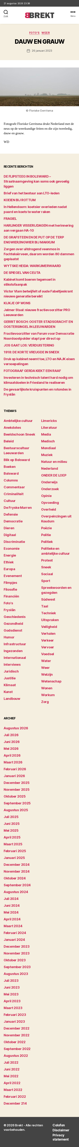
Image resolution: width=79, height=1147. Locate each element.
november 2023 (17, 953)
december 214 (15, 1103)
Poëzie (46, 528)
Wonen (46, 688)
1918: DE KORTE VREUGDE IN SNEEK (31, 352)
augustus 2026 (16, 728)
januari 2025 (14, 858)
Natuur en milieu (54, 462)
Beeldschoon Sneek (19, 434)
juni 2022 (11, 1069)
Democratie (13, 521)
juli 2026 (11, 735)
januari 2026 (14, 776)
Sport (45, 581)
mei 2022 (11, 1076)
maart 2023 (13, 1008)
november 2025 (17, 789)
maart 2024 (13, 926)
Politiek (47, 542)
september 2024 (17, 885)
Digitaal (10, 535)
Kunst (8, 692)
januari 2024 (14, 940)
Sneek (46, 567)
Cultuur (10, 501)
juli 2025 (11, 817)
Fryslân (9, 610)
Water (46, 661)
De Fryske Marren (18, 508)
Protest (47, 560)
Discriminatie (14, 542)
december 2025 (17, 783)
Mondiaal (48, 448)
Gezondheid (13, 624)
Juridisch (11, 671)
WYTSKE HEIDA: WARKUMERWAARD (32, 266)
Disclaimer (61, 1130)
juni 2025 (12, 824)
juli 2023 (11, 981)
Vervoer (47, 647)
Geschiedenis (15, 617)
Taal (44, 606)
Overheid (48, 509)
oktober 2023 (15, 960)
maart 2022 (13, 1090)
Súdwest (48, 599)
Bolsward (11, 473)
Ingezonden (13, 651)
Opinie (46, 496)
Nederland (49, 468)
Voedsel (47, 654)
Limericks (49, 421)
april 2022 (12, 1083)
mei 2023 (11, 994)
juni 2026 (12, 742)
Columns (11, 480)
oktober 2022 (15, 1042)
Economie (11, 548)
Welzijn (47, 674)
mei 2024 (11, 912)
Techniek (48, 613)
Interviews (12, 664)
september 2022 (17, 1049)
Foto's (34, 32)
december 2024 (17, 865)
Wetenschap (51, 681)
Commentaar (14, 487)
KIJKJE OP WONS (17, 303)
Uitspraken (50, 620)
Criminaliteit (14, 494)
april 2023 (12, 1001)
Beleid (9, 441)
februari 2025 (15, 851)
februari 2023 (15, 1015)
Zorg (45, 702)
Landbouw (12, 699)
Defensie (11, 514)
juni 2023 (12, 987)
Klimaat (10, 685)
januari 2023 (14, 1021)
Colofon (59, 1125)
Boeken (9, 467)
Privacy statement (61, 1137)
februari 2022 (15, 1097)
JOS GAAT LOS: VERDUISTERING (29, 345)
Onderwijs (49, 482)
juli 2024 (11, 899)
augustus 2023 (16, 974)
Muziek (46, 455)
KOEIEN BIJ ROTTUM (19, 200)
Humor (9, 637)
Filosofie (10, 589)
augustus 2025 (16, 810)
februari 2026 (15, 769)
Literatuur (49, 427)
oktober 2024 (15, 878)
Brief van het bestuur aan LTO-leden (31, 193)
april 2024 (12, 919)
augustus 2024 (16, 892)
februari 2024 (15, 933)
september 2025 (17, 803)
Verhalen (48, 633)
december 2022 (16, 1028)
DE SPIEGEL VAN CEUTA (22, 273)
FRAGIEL (10, 219)
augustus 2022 (16, 1056)
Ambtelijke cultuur (18, 421)
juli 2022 (11, 1062)
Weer (46, 32)
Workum (48, 695)
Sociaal (47, 574)
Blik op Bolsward (17, 460)
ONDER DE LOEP (53, 475)
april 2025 (12, 837)
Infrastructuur (15, 644)
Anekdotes (12, 427)
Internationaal (15, 658)
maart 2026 (13, 762)
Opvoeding (50, 503)
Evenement (13, 576)
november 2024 (17, 871)
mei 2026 (11, 749)
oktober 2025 (15, 796)
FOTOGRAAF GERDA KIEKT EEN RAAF (32, 371)
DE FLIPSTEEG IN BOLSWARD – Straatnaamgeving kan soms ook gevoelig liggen (36, 181)
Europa (9, 569)
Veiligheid (49, 627)
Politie (46, 535)
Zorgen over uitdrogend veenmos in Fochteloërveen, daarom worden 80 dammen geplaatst (39, 254)
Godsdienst (13, 630)
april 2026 (12, 755)
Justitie (10, 678)
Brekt (19, 1125)
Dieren (9, 528)
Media (46, 434)
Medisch (48, 441)
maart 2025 (13, 844)
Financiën (11, 596)
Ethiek (8, 562)
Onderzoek (50, 489)
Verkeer (47, 640)
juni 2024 (12, 905)
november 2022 (16, 1035)
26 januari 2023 (42, 50)
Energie (10, 555)
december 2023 (17, 946)
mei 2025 (11, 830)
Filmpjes (10, 583)
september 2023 (17, 967)
